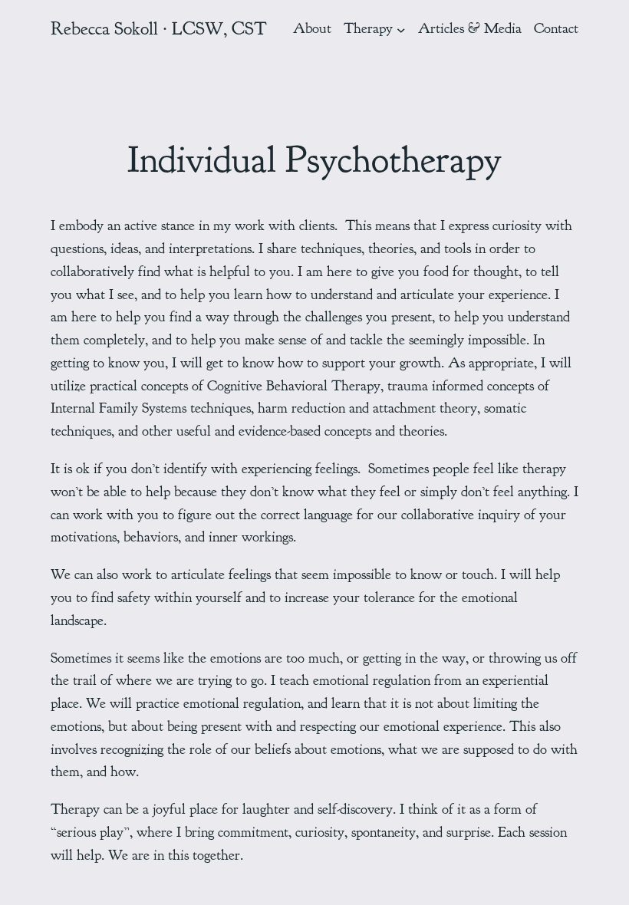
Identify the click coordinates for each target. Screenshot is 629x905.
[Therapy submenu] (401, 29)
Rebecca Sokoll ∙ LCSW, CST (159, 28)
